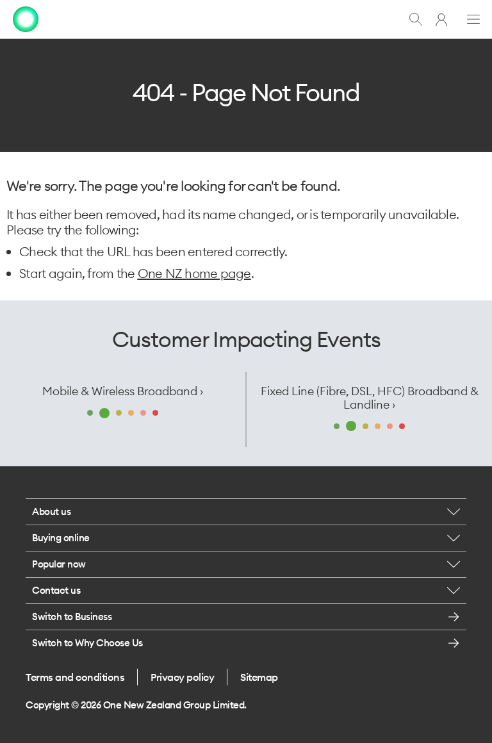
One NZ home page (194, 273)
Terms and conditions (75, 677)
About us (51, 511)
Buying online (61, 538)
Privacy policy (182, 677)
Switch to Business (71, 616)
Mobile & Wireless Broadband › (122, 391)
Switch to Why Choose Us (87, 643)
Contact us (56, 590)
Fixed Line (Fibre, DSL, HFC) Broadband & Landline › (370, 398)
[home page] (25, 19)
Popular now (59, 564)
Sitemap (259, 677)
